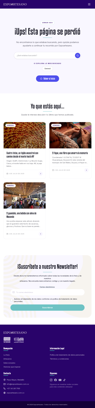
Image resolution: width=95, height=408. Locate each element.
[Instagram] (51, 380)
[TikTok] (64, 380)
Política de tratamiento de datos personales (67, 355)
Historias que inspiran (11, 367)
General (47, 69)
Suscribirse (47, 307)
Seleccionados (9, 363)
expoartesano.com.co (15, 393)
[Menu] (89, 4)
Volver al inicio (49, 78)
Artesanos (7, 359)
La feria (6, 355)
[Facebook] (55, 380)
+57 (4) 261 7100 (13, 388)
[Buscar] (77, 55)
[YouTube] (60, 380)
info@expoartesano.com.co (18, 384)
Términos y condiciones (59, 359)
